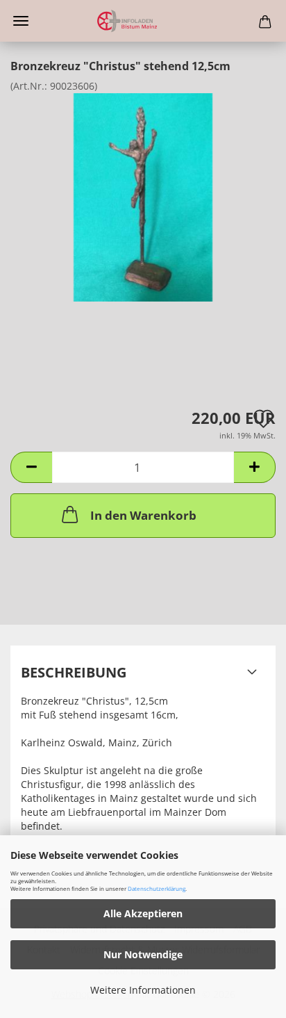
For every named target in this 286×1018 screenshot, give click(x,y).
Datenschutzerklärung (156, 888)
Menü (21, 21)
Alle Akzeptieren (143, 913)
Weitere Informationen (143, 989)
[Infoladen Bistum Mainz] (143, 21)
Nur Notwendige (143, 954)
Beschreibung (73, 672)
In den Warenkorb (143, 515)
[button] (31, 467)
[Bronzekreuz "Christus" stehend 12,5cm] (143, 196)
